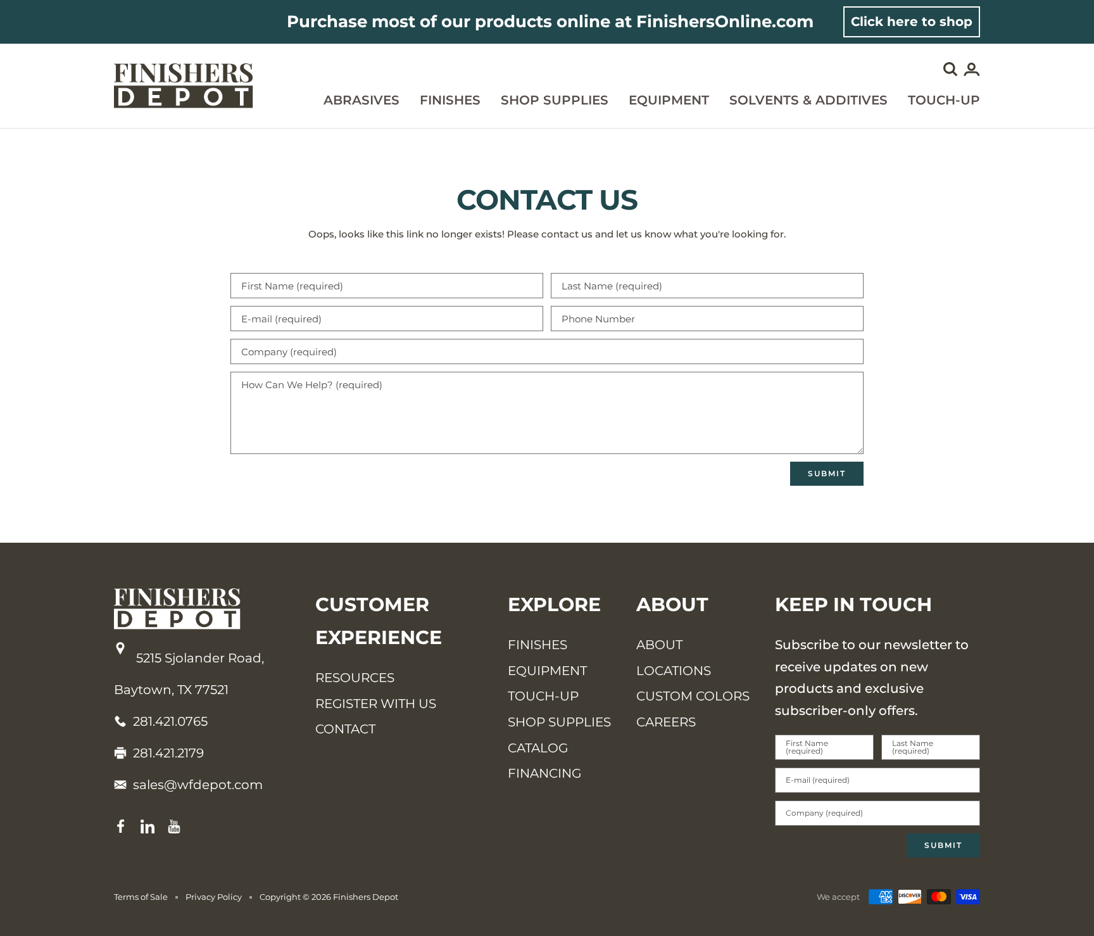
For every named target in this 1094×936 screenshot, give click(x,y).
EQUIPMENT (547, 670)
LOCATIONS (673, 670)
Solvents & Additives (808, 100)
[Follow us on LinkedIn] (147, 826)
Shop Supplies (554, 100)
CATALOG (538, 748)
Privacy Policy (213, 897)
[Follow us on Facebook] (121, 826)
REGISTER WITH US (375, 703)
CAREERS (666, 722)
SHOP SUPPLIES (559, 722)
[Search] (950, 71)
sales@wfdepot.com (198, 784)
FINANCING (544, 773)
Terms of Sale (141, 897)
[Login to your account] (972, 72)
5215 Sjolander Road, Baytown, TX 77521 (189, 673)
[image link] (202, 608)
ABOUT (659, 644)
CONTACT (345, 729)
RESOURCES (354, 677)
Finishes (450, 100)
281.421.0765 (170, 721)
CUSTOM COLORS (693, 696)
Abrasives (361, 100)
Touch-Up (944, 100)
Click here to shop (911, 21)
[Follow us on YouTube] (174, 826)
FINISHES (537, 644)
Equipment (669, 100)
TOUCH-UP (543, 696)
